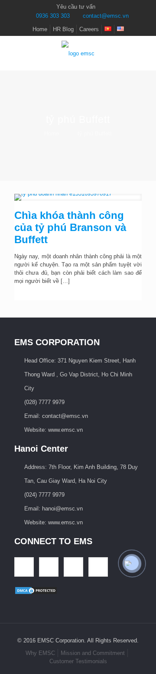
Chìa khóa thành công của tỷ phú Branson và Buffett (70, 227)
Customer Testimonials (78, 661)
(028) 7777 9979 (44, 402)
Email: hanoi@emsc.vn (53, 508)
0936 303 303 (53, 16)
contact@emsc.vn (106, 16)
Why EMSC (40, 653)
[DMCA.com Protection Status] (36, 593)
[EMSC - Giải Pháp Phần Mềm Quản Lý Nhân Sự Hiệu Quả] (78, 53)
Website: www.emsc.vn (53, 430)
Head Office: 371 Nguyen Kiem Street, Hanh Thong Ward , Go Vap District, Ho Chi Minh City (80, 374)
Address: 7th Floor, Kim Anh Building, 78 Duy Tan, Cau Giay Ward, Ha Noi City (81, 474)
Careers (89, 29)
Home (39, 29)
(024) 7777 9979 (44, 494)
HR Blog (63, 29)
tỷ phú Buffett (95, 133)
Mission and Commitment (93, 653)
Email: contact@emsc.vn (56, 416)
